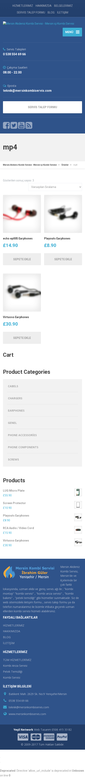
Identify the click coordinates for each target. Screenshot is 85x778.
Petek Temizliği (12, 671)
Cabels (13, 386)
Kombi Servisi (11, 677)
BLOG (51, 12)
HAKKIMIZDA (44, 5)
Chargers (15, 398)
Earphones (16, 410)
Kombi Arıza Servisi (15, 665)
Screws (13, 459)
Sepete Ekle (22, 259)
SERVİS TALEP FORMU (31, 12)
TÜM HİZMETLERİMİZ (17, 660)
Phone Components (23, 447)
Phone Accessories (22, 435)
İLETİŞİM (62, 12)
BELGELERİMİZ (63, 5)
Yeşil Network (23, 729)
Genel (12, 423)
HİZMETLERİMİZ (22, 5)
